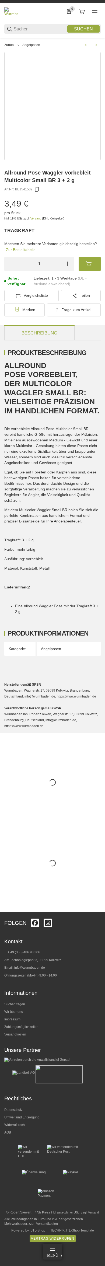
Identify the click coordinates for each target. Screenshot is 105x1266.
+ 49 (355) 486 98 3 (22, 952)
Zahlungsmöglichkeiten (21, 1027)
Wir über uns (13, 1012)
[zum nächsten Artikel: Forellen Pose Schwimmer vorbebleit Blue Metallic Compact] (96, 45)
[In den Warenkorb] (90, 264)
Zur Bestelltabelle (21, 249)
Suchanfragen (14, 1004)
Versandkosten (15, 1034)
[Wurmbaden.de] (11, 11)
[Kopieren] (37, 189)
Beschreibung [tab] (39, 333)
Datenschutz (13, 1110)
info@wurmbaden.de (29, 967)
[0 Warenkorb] (82, 12)
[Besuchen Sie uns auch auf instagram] (48, 923)
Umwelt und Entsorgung (22, 1117)
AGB (7, 1132)
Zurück (9, 45)
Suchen (83, 29)
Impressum (12, 1019)
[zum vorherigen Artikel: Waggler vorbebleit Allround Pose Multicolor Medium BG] (85, 45)
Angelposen (31, 45)
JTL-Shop (38, 1230)
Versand (36, 218)
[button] (96, 910)
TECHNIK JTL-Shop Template (72, 1230)
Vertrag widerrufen (52, 1238)
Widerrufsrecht (15, 1125)
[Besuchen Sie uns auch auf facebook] (35, 923)
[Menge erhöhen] (67, 264)
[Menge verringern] (11, 264)
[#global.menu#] (95, 12)
